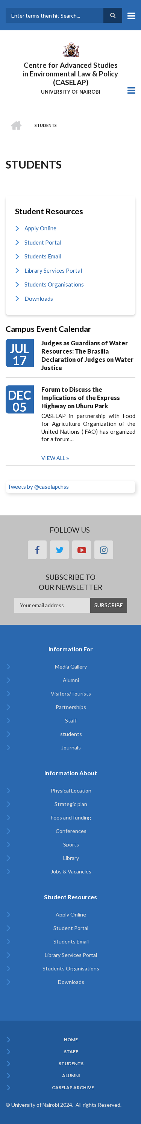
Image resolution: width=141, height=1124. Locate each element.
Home (71, 1039)
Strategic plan (71, 804)
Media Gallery (71, 666)
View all (53, 458)
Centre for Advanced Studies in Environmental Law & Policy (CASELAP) (70, 74)
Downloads (38, 298)
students (71, 734)
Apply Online (40, 228)
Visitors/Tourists (71, 693)
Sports (71, 844)
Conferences (71, 831)
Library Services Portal (53, 270)
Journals (71, 747)
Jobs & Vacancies (71, 871)
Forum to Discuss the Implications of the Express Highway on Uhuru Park (80, 397)
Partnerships (71, 707)
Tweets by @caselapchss (38, 486)
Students (71, 1063)
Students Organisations (54, 284)
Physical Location (71, 790)
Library (71, 858)
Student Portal (42, 242)
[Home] (70, 49)
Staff (71, 720)
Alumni (71, 680)
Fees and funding (71, 817)
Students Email (42, 256)
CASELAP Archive (73, 1087)
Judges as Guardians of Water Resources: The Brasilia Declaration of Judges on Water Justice (87, 355)
